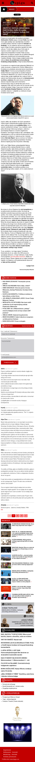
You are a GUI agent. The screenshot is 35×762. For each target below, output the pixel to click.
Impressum (7, 750)
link (2, 509)
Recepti (7, 680)
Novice (11, 9)
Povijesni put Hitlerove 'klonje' (11, 697)
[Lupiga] (17, 2)
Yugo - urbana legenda (9, 699)
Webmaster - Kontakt (10, 752)
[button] (3, 3)
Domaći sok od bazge (9, 684)
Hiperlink (8, 630)
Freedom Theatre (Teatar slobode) (13, 701)
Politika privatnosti (9, 757)
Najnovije (6, 521)
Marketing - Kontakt (10, 754)
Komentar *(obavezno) (8, 338)
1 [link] (13, 516)
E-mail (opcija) (5, 354)
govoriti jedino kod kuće (18, 256)
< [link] (9, 516)
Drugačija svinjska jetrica (10, 688)
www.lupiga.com (14, 759)
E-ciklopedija (10, 693)
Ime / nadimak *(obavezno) (9, 331)
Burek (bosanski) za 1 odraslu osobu (13, 686)
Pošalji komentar (9, 362)
